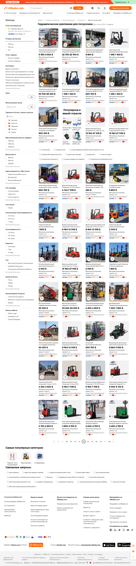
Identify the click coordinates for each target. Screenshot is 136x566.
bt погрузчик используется (49, 159)
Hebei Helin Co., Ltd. (45, 236)
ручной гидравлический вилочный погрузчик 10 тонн (87, 150)
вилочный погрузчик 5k (97, 477)
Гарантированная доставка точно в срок (40, 510)
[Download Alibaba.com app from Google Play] (124, 545)
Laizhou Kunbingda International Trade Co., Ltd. (95, 196)
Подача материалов (52, 20)
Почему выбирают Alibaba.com (14, 501)
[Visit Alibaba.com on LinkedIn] (115, 530)
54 (92, 441)
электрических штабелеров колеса (101, 159)
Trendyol (91, 554)
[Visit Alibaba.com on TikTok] (132, 530)
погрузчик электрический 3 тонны (60, 472)
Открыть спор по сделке (91, 511)
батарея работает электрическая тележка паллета (25, 477)
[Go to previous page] (54, 442)
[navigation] (20, 231)
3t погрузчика (45, 150)
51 (79, 441)
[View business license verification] (87, 563)
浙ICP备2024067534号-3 (122, 563)
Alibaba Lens (15, 545)
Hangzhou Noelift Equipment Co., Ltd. (119, 61)
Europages (98, 554)
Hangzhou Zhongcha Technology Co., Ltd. (48, 61)
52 (83, 441)
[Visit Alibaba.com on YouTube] (128, 530)
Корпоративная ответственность (10, 510)
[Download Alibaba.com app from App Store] (109, 545)
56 (100, 441)
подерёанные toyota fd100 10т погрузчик (71, 477)
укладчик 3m (91, 154)
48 (66, 441)
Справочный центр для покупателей (91, 502)
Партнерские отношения (118, 522)
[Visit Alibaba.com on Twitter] (119, 530)
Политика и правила (37, 525)
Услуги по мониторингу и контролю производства (39, 520)
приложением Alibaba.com (90, 545)
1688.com (46, 554)
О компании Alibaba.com (13, 497)
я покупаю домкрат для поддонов (74, 159)
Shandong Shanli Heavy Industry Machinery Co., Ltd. (48, 393)
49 (71, 441)
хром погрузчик (14, 472)
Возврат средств (89, 515)
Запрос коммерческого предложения (65, 509)
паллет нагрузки (106, 154)
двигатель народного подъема (34, 472)
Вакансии (7, 515)
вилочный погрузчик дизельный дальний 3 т (22, 486)
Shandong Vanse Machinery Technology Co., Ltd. (48, 314)
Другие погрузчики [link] (94, 20)
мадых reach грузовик (74, 154)
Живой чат (86, 507)
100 (109, 441)
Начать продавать (116, 508)
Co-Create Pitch (9, 505)
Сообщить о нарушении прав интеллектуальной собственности (93, 521)
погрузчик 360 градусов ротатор (51, 154)
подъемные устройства (66, 482)
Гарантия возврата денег (39, 505)
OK (31, 97)
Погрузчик (81, 20)
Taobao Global (76, 554)
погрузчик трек (60, 150)
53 (88, 441)
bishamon (50, 477)
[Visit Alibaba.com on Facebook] (111, 530)
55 (96, 441)
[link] (133, 546)
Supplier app (61, 545)
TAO (84, 554)
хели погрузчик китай (102, 472)
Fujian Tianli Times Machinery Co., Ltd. (95, 140)
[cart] (99, 8)
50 (75, 441)
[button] (71, 8)
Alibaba (40, 20)
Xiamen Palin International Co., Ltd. (119, 354)
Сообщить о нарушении (91, 527)
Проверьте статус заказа (118, 512)
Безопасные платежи (38, 501)
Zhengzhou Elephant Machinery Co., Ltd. (95, 61)
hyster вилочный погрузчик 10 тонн (20, 482)
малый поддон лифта (83, 472)
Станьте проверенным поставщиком (117, 517)
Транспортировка (69, 20)
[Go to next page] (113, 442)
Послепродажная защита (39, 515)
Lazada (68, 554)
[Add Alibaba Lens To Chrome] (36, 545)
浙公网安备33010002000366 (103, 563)
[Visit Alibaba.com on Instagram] (123, 530)
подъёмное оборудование (45, 482)
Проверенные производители (67, 504)
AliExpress (37, 554)
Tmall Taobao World (57, 554)
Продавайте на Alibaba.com (119, 504)
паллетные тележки (119, 482)
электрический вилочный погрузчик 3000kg (93, 482)
